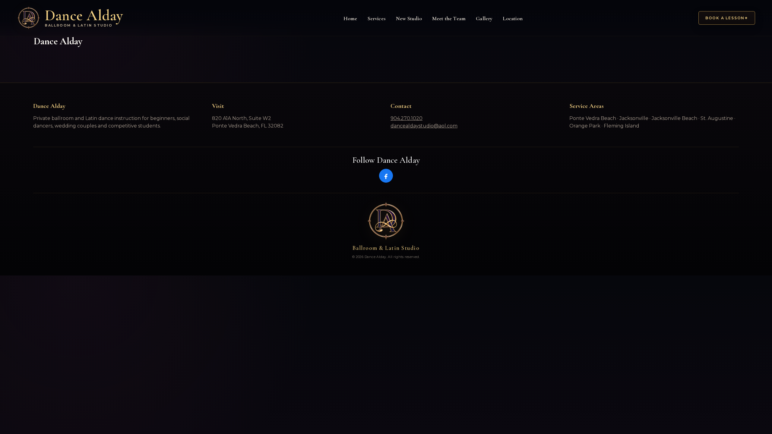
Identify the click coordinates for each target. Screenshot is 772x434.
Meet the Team (449, 18)
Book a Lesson (726, 18)
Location (512, 18)
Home (350, 18)
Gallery (484, 18)
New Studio (409, 18)
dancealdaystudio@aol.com (424, 126)
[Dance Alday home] (386, 221)
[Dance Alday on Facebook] (386, 176)
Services (377, 18)
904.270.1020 (406, 118)
